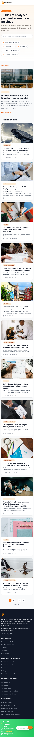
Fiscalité (23, 46)
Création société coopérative (10, 691)
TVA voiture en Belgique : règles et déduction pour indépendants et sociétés (15, 386)
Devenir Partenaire (7, 711)
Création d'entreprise (12, 42)
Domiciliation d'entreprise (9, 642)
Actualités (4, 651)
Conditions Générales (8, 705)
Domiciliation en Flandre (8, 665)
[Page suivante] (23, 600)
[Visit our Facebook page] (2, 634)
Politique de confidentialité (9, 708)
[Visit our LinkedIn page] (11, 634)
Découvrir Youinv (23, 728)
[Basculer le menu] (31, 2)
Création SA (5, 685)
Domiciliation (9, 46)
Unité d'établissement (8, 674)
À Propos (4, 648)
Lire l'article (5, 112)
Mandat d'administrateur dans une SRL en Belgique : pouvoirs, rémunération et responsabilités (16, 504)
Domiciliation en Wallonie (9, 668)
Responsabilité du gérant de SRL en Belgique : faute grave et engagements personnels (16, 189)
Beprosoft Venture (7, 630)
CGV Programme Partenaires (10, 714)
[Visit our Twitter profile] (5, 634)
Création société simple (8, 694)
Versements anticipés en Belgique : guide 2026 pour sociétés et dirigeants (16, 545)
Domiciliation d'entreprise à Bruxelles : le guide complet (14, 96)
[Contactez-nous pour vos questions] (30, 727)
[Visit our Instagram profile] (8, 634)
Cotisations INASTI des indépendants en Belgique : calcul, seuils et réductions (16, 230)
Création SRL (5, 682)
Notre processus (6, 671)
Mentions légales (6, 702)
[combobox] (17, 36)
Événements (5, 654)
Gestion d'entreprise (12, 50)
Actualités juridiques (11, 54)
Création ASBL (6, 688)
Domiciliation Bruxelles (8, 662)
